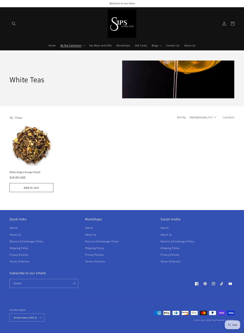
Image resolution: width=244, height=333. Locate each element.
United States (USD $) (25, 317)
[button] (14, 23)
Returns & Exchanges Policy (26, 241)
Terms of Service (20, 261)
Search (14, 228)
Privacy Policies (19, 254)
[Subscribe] (74, 283)
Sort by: (181, 117)
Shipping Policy (19, 248)
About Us (15, 234)
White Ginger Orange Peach (25, 172)
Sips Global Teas (208, 320)
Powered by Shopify (225, 320)
